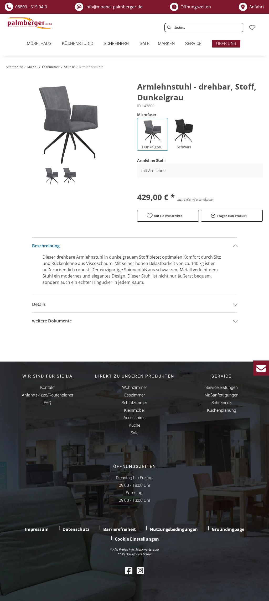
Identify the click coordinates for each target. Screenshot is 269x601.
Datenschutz (76, 529)
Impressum (37, 529)
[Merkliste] (252, 27)
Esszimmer (51, 67)
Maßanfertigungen (221, 395)
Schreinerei (221, 403)
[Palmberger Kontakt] (261, 368)
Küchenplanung (221, 410)
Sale (134, 433)
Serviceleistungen (221, 387)
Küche (134, 425)
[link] (39, 43)
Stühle (69, 67)
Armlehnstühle (91, 67)
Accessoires (134, 418)
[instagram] (140, 570)
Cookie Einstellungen (137, 539)
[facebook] (128, 570)
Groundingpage (228, 529)
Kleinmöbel (134, 410)
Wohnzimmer (134, 387)
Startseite (14, 67)
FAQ (47, 403)
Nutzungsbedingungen (174, 529)
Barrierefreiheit (119, 529)
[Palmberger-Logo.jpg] (30, 23)
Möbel (32, 67)
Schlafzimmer (134, 403)
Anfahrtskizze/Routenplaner (47, 395)
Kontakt (47, 387)
